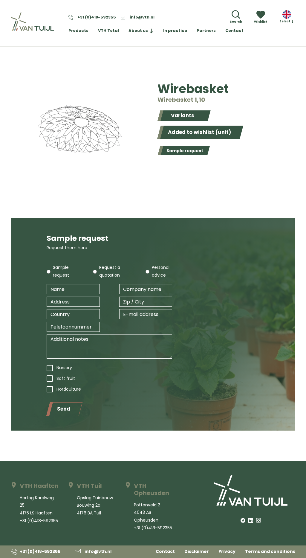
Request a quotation (109, 271)
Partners (206, 30)
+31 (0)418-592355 (96, 17)
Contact (234, 30)
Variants (182, 115)
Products (78, 30)
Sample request (184, 151)
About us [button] (138, 30)
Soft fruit (65, 378)
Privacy (226, 551)
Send (63, 408)
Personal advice (160, 271)
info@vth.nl (142, 17)
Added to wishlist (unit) (199, 132)
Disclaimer (196, 551)
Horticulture (68, 389)
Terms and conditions (270, 551)
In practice (175, 30)
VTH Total (108, 30)
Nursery (64, 368)
